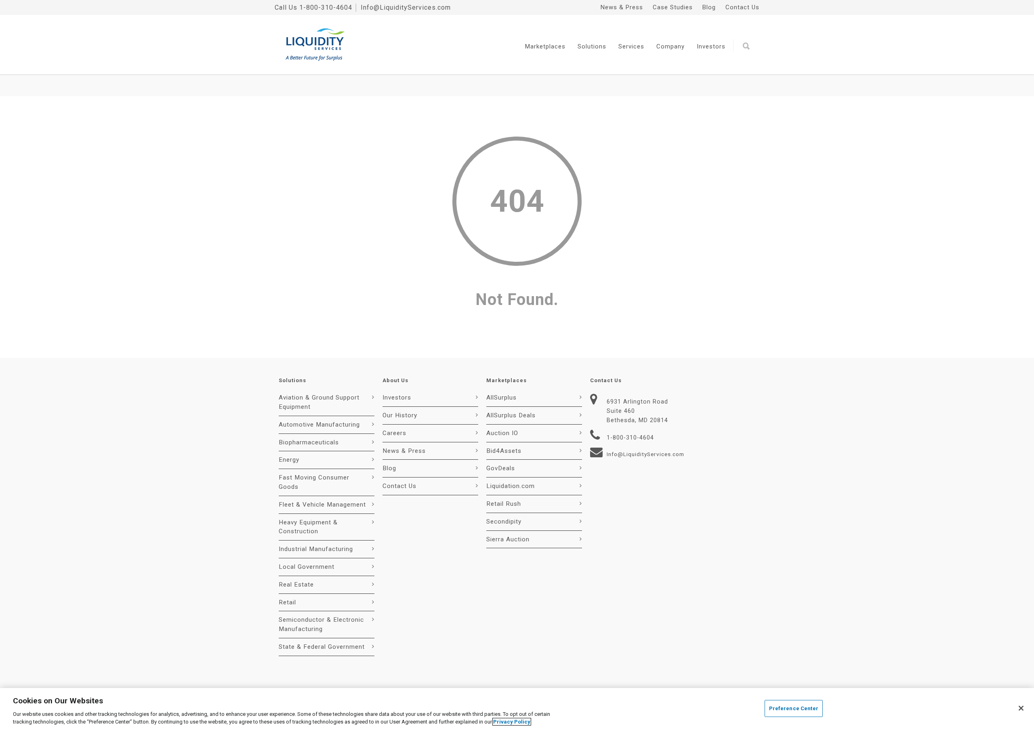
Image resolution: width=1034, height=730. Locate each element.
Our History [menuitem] (399, 415)
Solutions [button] (592, 46)
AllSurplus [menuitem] (501, 397)
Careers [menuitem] (394, 433)
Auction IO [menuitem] (502, 433)
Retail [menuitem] (287, 602)
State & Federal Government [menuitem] (322, 646)
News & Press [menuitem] (622, 7)
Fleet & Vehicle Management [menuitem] (322, 504)
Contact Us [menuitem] (742, 7)
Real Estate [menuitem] (296, 584)
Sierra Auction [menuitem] (508, 539)
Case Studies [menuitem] (673, 7)
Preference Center (793, 708)
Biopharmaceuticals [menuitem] (309, 442)
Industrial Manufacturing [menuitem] (316, 549)
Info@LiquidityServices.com (406, 7)
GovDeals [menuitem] (500, 468)
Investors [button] (711, 46)
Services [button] (631, 46)
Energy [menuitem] (289, 459)
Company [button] (670, 46)
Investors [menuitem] (396, 397)
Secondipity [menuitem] (503, 521)
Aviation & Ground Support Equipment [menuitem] (319, 402)
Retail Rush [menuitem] (503, 503)
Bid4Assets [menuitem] (503, 450)
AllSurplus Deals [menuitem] (511, 415)
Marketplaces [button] (545, 46)
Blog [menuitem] (709, 7)
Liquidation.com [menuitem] (510, 486)
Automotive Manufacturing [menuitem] (319, 424)
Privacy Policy (511, 722)
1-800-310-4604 (325, 7)
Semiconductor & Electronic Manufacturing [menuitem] (321, 624)
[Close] (1021, 708)
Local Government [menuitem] (306, 566)
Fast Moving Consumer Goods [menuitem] (314, 482)
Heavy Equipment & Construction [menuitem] (308, 527)
